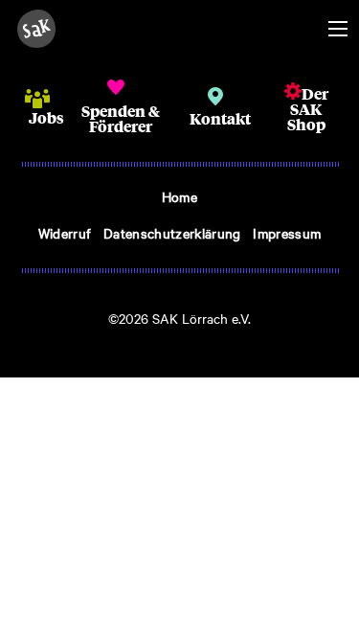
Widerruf (65, 232)
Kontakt (220, 118)
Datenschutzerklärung (171, 232)
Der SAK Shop (307, 108)
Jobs (46, 117)
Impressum (287, 232)
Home (179, 196)
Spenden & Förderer (120, 118)
